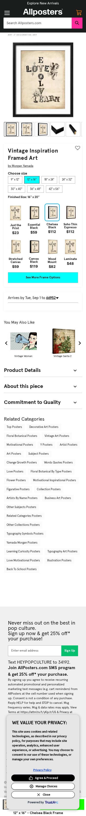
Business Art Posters (58, 498)
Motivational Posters (20, 444)
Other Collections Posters (23, 525)
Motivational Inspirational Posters (54, 480)
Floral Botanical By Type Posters (51, 471)
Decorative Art (27, 35)
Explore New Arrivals (43, 3)
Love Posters (15, 471)
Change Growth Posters (22, 462)
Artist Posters (68, 444)
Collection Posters (49, 489)
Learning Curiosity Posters (23, 551)
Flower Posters (16, 480)
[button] (43, 3)
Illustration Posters (59, 560)
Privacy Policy (42, 770)
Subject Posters (38, 453)
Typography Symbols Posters (25, 533)
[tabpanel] (43, 236)
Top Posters (14, 427)
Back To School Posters (22, 569)
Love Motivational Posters (23, 560)
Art (10, 35)
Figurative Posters (18, 489)
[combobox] (38, 23)
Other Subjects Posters (21, 507)
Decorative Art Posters (43, 427)
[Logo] (43, 12)
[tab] (15, 180)
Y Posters (46, 444)
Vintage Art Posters (57, 436)
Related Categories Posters (24, 516)
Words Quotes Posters (58, 462)
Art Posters (14, 453)
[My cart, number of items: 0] (78, 12)
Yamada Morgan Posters (22, 542)
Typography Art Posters (62, 551)
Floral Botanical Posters (22, 436)
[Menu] (7, 12)
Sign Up (69, 650)
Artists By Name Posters (22, 498)
